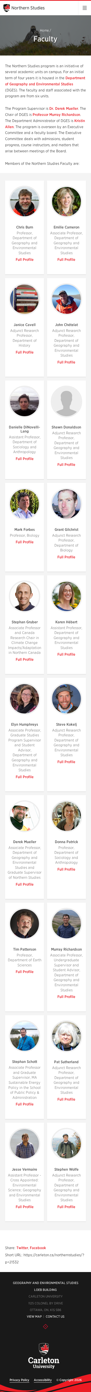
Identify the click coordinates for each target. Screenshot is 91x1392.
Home (44, 30)
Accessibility (43, 1380)
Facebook (38, 1248)
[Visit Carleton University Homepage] (43, 1356)
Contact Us (55, 1316)
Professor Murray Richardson (56, 115)
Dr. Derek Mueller (63, 108)
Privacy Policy (19, 1380)
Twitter (22, 1248)
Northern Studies (28, 7)
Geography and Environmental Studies (45, 1283)
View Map (34, 1316)
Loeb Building (45, 1290)
